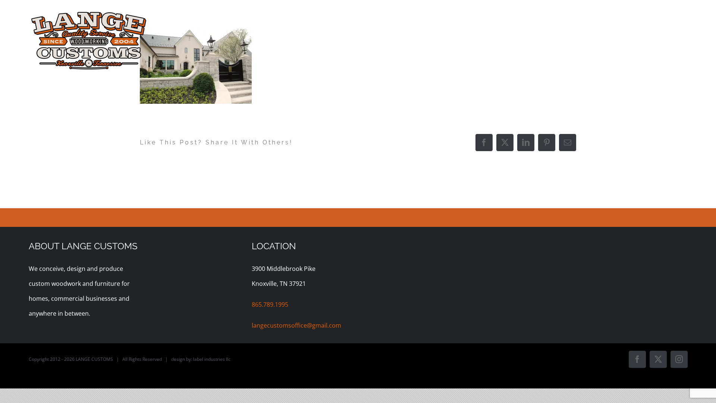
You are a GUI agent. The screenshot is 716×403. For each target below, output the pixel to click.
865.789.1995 (270, 304)
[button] (674, 15)
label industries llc (211, 359)
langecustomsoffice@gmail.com (296, 325)
